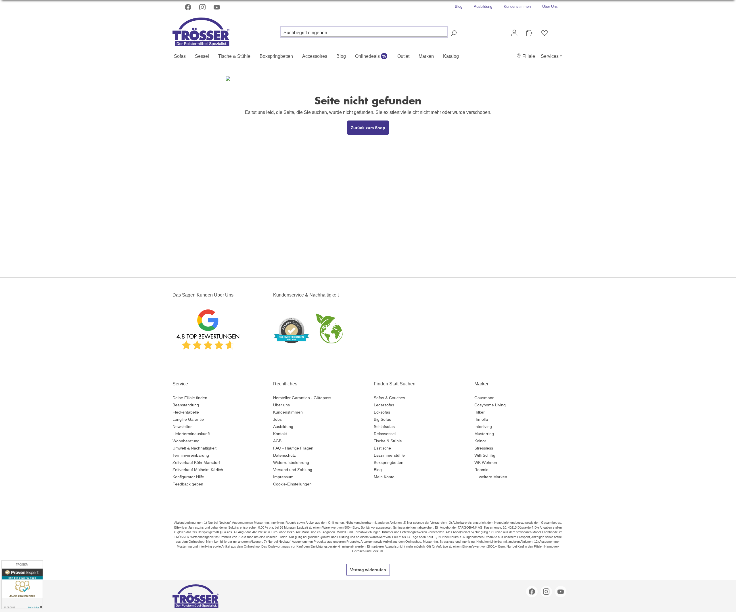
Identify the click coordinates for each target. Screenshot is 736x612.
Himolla (481, 419)
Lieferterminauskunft (191, 433)
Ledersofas (384, 405)
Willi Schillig (484, 455)
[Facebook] (188, 7)
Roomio (481, 469)
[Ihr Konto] (514, 32)
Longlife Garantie (188, 419)
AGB (277, 441)
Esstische (382, 448)
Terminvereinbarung (190, 455)
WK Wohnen (485, 462)
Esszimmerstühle (389, 455)
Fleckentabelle (185, 412)
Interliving (483, 426)
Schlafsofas (384, 426)
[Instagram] (203, 7)
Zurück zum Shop (368, 127)
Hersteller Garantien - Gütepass (302, 397)
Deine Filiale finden (189, 397)
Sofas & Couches (389, 397)
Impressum (283, 477)
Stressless (483, 448)
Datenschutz (284, 455)
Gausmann (484, 397)
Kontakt (280, 433)
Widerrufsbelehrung (291, 462)
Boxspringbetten (388, 462)
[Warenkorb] (556, 30)
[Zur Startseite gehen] (201, 30)
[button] (525, 56)
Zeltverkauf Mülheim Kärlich (197, 469)
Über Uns (550, 6)
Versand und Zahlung (292, 469)
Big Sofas (382, 419)
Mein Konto (384, 477)
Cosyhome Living (490, 405)
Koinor (480, 441)
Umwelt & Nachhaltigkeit (194, 448)
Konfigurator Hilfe (188, 477)
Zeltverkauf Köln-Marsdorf (196, 462)
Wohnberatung (186, 441)
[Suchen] (453, 33)
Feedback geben (187, 484)
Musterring (484, 433)
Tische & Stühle (388, 441)
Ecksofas (382, 412)
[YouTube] (217, 7)
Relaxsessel (385, 433)
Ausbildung (483, 6)
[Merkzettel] (544, 33)
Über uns (281, 405)
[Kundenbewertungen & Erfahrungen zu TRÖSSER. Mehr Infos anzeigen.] (22, 584)
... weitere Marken (490, 477)
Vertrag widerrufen (368, 569)
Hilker (479, 412)
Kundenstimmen (517, 6)
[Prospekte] (529, 33)
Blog (458, 6)
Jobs (277, 419)
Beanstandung (185, 405)
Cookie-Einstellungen (292, 484)
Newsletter (182, 426)
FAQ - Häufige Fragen (293, 448)
